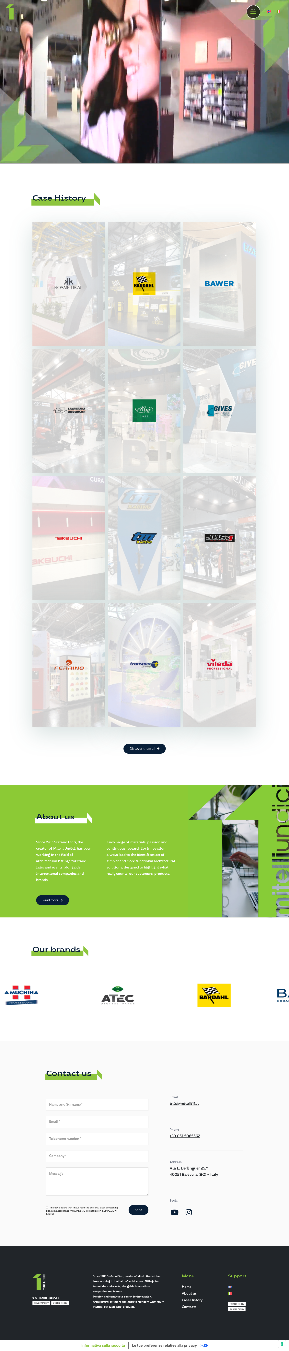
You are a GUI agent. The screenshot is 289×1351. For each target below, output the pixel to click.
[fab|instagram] (189, 1212)
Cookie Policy (60, 1302)
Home (186, 1287)
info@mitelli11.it (184, 1104)
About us (189, 1294)
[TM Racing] (144, 538)
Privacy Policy (41, 1302)
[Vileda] (219, 665)
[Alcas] (144, 411)
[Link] (11, 12)
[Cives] (219, 411)
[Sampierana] (68, 411)
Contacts (189, 1307)
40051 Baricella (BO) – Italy (194, 1175)
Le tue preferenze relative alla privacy (164, 1345)
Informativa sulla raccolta (103, 1345)
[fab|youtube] (174, 1212)
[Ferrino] (68, 665)
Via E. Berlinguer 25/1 (189, 1168)
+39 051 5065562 (185, 1136)
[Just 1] (219, 538)
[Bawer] (219, 284)
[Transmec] (144, 665)
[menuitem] (269, 11)
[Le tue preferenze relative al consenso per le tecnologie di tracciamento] (282, 1344)
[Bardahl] (144, 284)
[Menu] (253, 11)
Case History (192, 1300)
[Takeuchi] (68, 538)
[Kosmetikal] (68, 284)
